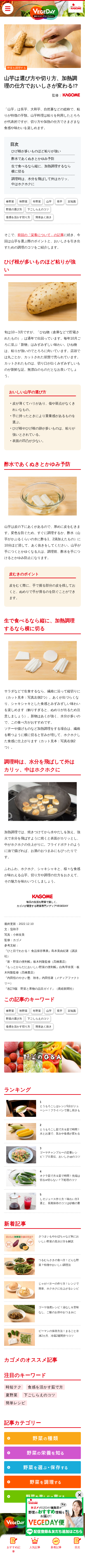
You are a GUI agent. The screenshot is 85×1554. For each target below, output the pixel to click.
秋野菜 (23, 201)
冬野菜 (37, 201)
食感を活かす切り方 (18, 217)
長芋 (59, 201)
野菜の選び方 (14, 209)
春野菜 (10, 201)
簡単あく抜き (43, 217)
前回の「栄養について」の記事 (41, 235)
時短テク (13, 1387)
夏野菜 (12, 1395)
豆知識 (72, 201)
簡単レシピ (15, 1403)
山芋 (49, 201)
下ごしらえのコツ (38, 209)
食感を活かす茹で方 (45, 1387)
